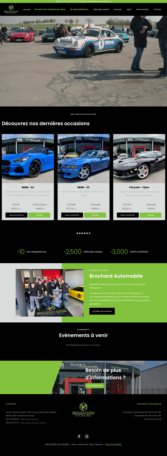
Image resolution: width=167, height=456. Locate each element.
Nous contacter (16, 215)
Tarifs (128, 9)
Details (39, 215)
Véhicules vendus (101, 9)
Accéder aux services (102, 311)
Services (118, 9)
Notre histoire (142, 9)
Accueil (26, 9)
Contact (157, 9)
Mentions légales (113, 444)
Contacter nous (94, 385)
